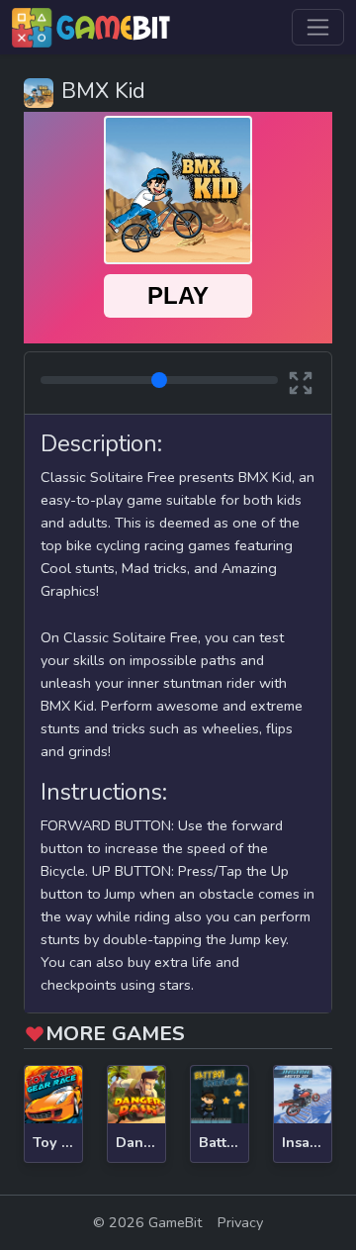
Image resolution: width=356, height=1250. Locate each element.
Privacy (240, 1222)
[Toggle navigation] (318, 27)
